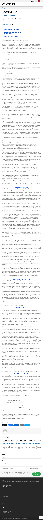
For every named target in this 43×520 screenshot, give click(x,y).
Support (3, 498)
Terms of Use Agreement (6, 485)
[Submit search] (39, 457)
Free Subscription (5, 496)
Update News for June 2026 (7, 446)
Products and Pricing (6, 493)
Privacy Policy (4, 486)
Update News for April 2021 (7, 468)
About (3, 480)
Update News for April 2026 (34, 446)
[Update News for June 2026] (8, 441)
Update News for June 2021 (35, 468)
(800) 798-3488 (34, 1)
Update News (19, 20)
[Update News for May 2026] (21, 441)
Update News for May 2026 (20, 446)
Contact (3, 503)
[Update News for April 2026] (35, 441)
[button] (40, 4)
